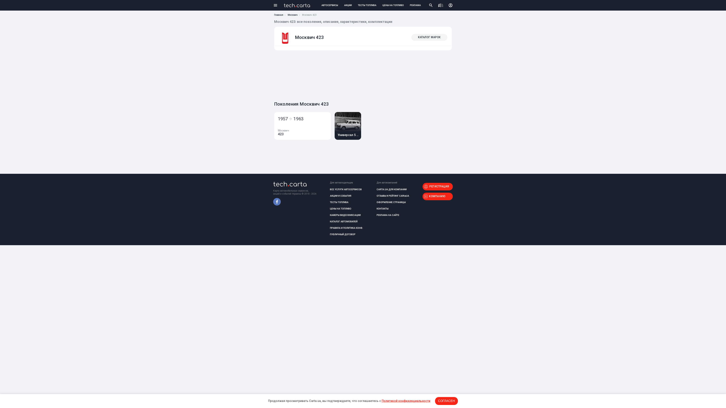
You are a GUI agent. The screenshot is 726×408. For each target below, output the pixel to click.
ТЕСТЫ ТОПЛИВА (367, 5)
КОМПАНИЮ (437, 196)
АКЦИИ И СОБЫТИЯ (340, 196)
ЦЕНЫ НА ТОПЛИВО (393, 5)
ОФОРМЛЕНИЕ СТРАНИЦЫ (391, 202)
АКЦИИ (348, 5)
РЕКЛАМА (415, 5)
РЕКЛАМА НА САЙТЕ (388, 215)
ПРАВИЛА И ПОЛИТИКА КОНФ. (346, 228)
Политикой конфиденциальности (406, 401)
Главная (278, 15)
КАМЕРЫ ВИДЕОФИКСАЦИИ (345, 215)
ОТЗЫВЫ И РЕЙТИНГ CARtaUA (393, 196)
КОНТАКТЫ (383, 208)
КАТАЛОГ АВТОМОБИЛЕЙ (344, 221)
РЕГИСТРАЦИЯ (439, 186)
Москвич (293, 15)
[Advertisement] (362, 75)
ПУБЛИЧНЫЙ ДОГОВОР (342, 234)
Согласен (446, 401)
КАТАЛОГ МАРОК (429, 37)
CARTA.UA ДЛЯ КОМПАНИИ (392, 189)
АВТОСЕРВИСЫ (329, 5)
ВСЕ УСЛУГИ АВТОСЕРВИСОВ (346, 189)
